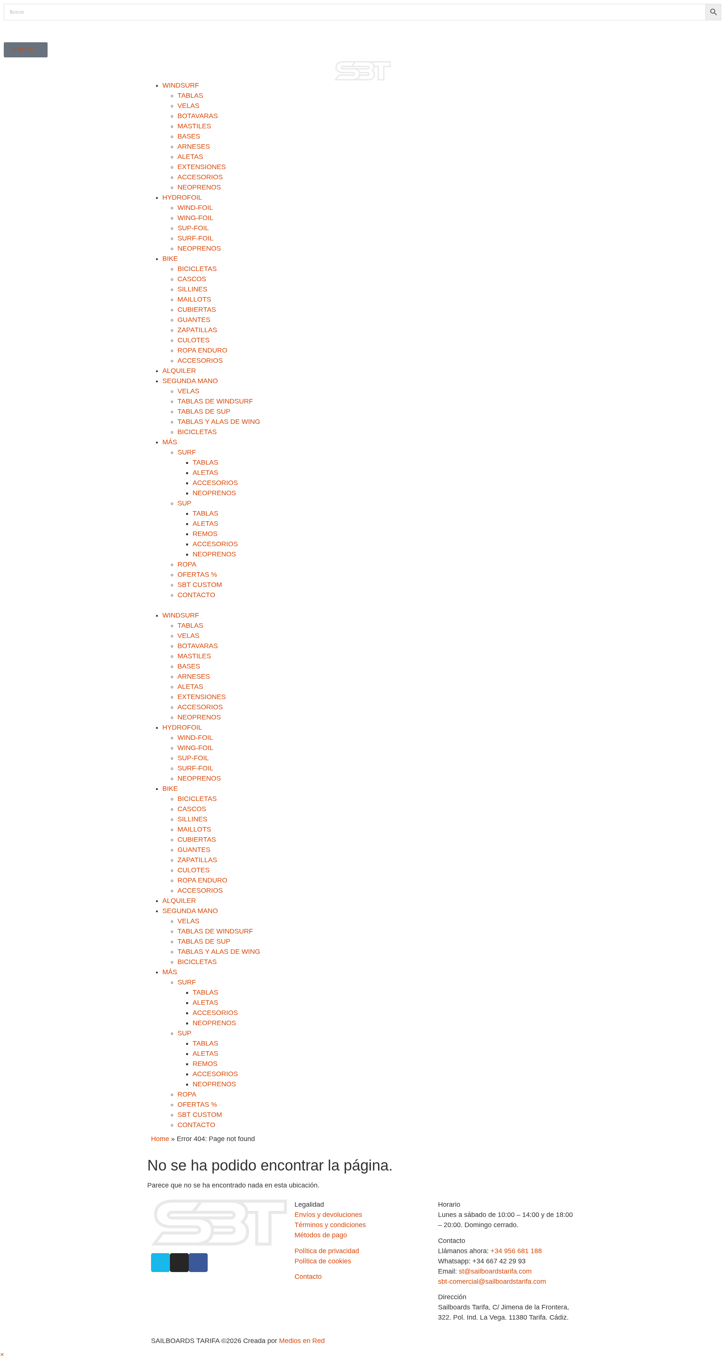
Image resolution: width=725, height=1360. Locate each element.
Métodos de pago (321, 1235)
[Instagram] (179, 1262)
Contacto (308, 1276)
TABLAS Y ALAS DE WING (218, 421)
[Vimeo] (160, 1262)
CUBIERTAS (196, 309)
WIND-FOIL (195, 207)
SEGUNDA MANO (190, 381)
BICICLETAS (197, 269)
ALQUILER (179, 370)
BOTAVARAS (197, 116)
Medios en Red (302, 1341)
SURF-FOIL (195, 238)
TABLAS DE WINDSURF (215, 401)
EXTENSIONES (201, 167)
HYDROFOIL (182, 197)
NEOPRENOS (199, 187)
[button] (362, 605)
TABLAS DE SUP (203, 411)
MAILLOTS (194, 299)
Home (160, 1139)
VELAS (188, 105)
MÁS (169, 442)
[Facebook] (198, 1262)
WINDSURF (180, 85)
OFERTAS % (197, 574)
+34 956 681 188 (516, 1251)
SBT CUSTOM (199, 584)
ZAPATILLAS (197, 330)
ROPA (186, 564)
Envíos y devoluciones (328, 1214)
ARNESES (193, 146)
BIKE (170, 258)
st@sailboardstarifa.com (495, 1271)
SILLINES (192, 289)
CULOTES (193, 340)
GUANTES (193, 319)
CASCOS (191, 279)
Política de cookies (323, 1261)
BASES (188, 136)
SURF (186, 452)
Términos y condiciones (330, 1225)
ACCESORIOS (200, 177)
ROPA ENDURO (202, 350)
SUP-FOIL (193, 228)
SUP (184, 503)
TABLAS (190, 95)
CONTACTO (196, 595)
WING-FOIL (195, 218)
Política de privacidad (327, 1251)
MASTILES (194, 126)
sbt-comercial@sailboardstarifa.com (492, 1281)
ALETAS (190, 156)
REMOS (205, 534)
